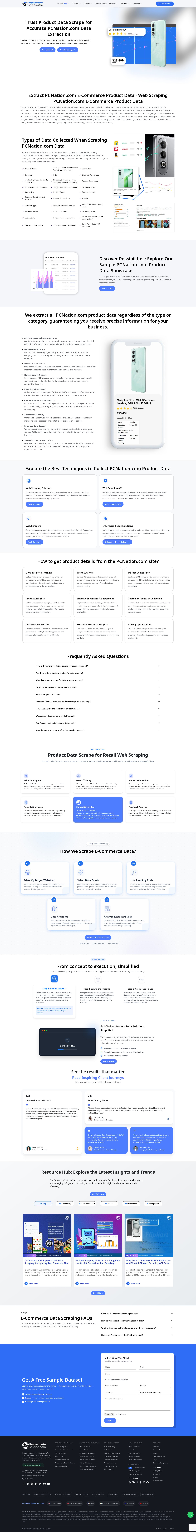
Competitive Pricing (110, 1466)
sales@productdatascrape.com (34, 1476)
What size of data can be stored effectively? (56, 716)
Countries (112, 4)
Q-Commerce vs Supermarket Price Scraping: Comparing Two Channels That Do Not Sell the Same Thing (46, 1263)
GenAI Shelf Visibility (135, 1474)
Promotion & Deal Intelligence (65, 1463)
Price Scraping (59, 1456)
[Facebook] (24, 1484)
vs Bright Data (158, 1471)
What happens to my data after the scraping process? (60, 730)
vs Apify (155, 1477)
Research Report (88, 1203)
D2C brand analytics (129, 1494)
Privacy (158, 1528)
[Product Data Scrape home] (32, 4)
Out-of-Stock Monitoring (88, 1466)
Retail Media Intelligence (88, 1469)
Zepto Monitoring (134, 1453)
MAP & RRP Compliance (112, 1453)
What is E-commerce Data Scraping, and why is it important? (128, 1328)
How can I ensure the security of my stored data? (58, 709)
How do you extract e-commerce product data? (122, 1321)
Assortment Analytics (62, 1460)
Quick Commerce (134, 1447)
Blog (44, 1203)
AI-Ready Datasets (137, 1468)
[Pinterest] (32, 1484)
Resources (124, 4)
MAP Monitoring (109, 1447)
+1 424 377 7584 (29, 1479)
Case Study (66, 1203)
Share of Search (85, 1447)
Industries (86, 4)
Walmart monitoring (63, 1494)
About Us (156, 1447)
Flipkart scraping (81, 1494)
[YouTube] (48, 1484)
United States (54, 1503)
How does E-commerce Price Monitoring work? (122, 1335)
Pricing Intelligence (61, 1447)
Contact (155, 1453)
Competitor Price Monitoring (64, 1450)
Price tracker (113, 1494)
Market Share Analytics (87, 1460)
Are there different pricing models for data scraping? (59, 673)
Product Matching (110, 1463)
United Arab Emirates (109, 1503)
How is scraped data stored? (48, 694)
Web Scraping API (61, 1466)
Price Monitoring (60, 1453)
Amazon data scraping (42, 1494)
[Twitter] (28, 1484)
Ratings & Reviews (86, 1463)
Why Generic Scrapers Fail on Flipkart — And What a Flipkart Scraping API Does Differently (148, 1263)
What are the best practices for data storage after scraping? (63, 701)
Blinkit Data (132, 1450)
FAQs (155, 1460)
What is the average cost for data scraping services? (59, 680)
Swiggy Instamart (134, 1456)
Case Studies (157, 1450)
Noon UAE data (98, 1494)
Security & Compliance (160, 1463)
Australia (129, 1503)
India (91, 1503)
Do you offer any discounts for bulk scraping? (56, 687)
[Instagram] (40, 1484)
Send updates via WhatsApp (117, 1380)
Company (136, 4)
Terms (165, 1528)
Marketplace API (148, 1494)
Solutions (75, 4)
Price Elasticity (108, 1469)
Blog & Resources (159, 1456)
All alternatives (158, 1481)
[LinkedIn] (36, 1484)
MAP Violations (109, 1450)
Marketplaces (100, 4)
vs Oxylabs (156, 1474)
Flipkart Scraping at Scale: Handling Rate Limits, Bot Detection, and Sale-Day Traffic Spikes (97, 1263)
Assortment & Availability (88, 1453)
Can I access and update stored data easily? (56, 723)
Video (110, 1203)
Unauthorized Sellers (111, 1460)
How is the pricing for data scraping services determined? (62, 666)
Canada (144, 1503)
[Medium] (44, 1484)
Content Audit (84, 1450)
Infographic (154, 1203)
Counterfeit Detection (111, 1456)
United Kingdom (74, 1503)
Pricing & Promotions (87, 1456)
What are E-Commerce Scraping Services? (120, 1313)
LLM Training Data (135, 1471)
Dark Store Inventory (135, 1460)
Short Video (132, 1203)
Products (62, 4)
